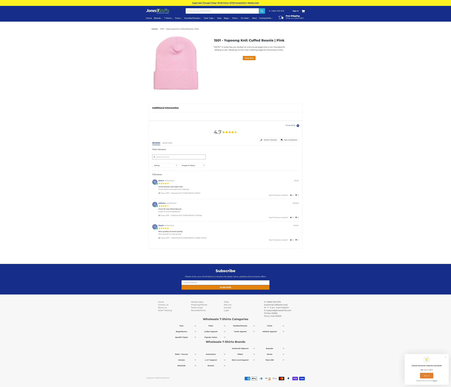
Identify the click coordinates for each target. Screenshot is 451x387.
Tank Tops (208, 18)
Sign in (296, 11)
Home (149, 18)
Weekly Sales (197, 302)
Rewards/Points (198, 310)
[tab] (268, 140)
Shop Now (249, 58)
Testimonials (197, 307)
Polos (178, 18)
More (235, 18)
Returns (227, 305)
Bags (226, 18)
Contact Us (163, 305)
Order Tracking (165, 310)
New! (254, 18)
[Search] (262, 11)
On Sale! (245, 18)
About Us (162, 307)
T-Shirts (168, 18)
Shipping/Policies (199, 305)
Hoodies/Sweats (192, 18)
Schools (227, 307)
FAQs (226, 302)
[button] (162, 193)
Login (226, 310)
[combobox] (165, 165)
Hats (219, 18)
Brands (157, 18)
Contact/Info (265, 18)
